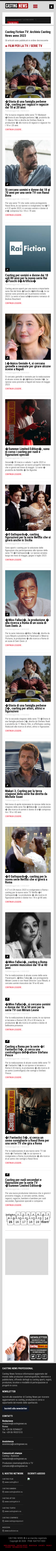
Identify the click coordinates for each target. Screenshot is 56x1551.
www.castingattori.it (12, 1501)
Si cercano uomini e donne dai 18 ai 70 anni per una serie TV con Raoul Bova (27, 192)
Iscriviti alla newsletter (15, 1408)
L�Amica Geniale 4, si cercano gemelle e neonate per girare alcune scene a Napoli (28, 366)
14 (46, 1218)
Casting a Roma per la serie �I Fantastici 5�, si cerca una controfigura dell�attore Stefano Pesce (26, 1051)
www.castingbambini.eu (14, 1492)
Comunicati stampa (12, 1453)
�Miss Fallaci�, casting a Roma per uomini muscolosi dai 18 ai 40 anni (26, 965)
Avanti (45, 1222)
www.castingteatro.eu (13, 1511)
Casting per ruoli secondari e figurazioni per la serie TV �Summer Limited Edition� (23, 1182)
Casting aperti (22, 1545)
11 (26, 1218)
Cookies (8, 1547)
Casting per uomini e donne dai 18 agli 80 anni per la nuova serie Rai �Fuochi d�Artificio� (26, 278)
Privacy (49, 1545)
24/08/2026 (13, 23)
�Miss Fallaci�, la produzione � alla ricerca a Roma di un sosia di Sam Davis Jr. (27, 623)
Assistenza (7, 1441)
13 (39, 1218)
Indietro (10, 1215)
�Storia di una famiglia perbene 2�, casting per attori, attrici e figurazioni (25, 708)
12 (33, 1218)
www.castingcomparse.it (14, 1521)
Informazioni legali (20, 1547)
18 (30, 1222)
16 (17, 1222)
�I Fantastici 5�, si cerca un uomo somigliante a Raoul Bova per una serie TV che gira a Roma (27, 1140)
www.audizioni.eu (11, 1531)
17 (24, 1222)
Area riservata (9, 1545)
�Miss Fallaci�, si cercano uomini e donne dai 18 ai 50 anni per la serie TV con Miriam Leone (27, 1007)
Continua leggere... (14, 129)
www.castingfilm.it (12, 1482)
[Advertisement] (28, 1304)
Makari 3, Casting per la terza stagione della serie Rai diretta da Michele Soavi (26, 794)
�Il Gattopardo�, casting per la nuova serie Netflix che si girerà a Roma (26, 879)
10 (19, 1218)
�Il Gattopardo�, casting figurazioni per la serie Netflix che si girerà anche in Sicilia (28, 537)
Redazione (7, 1420)
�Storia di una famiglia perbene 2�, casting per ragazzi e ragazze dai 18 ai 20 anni (27, 104)
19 (37, 1222)
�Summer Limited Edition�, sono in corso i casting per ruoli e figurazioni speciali (27, 452)
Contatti (41, 1545)
